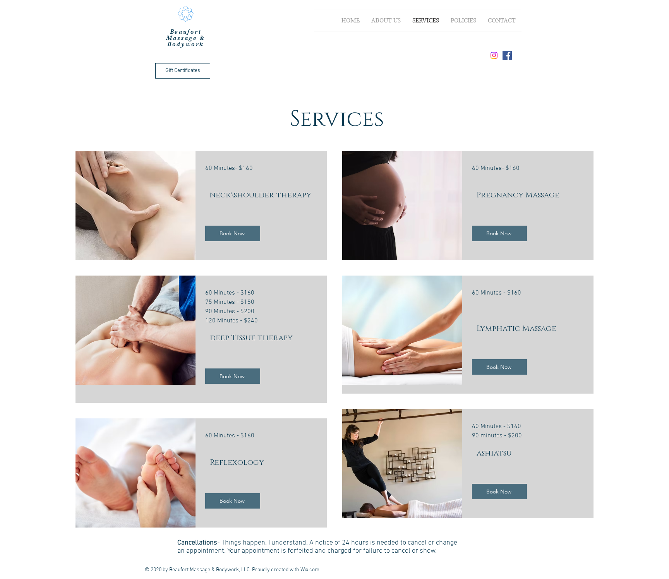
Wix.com (309, 570)
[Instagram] (494, 55)
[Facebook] (507, 55)
